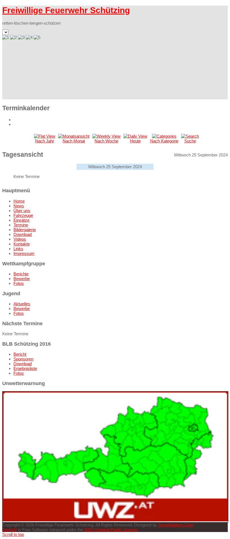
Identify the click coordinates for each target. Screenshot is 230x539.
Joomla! (9, 529)
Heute (135, 141)
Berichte (21, 273)
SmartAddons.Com (176, 524)
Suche (190, 141)
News (18, 205)
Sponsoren (23, 359)
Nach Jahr (44, 141)
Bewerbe (21, 278)
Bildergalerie (24, 229)
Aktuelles (21, 303)
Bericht (19, 354)
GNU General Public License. (111, 529)
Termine (20, 224)
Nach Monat (74, 141)
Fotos (18, 283)
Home (19, 201)
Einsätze (21, 220)
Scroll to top (13, 534)
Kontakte (21, 244)
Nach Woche (106, 141)
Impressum (23, 253)
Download (22, 234)
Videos (19, 239)
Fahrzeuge (23, 215)
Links (18, 248)
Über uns (21, 210)
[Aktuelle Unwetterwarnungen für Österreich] (115, 519)
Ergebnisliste (25, 368)
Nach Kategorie (164, 141)
